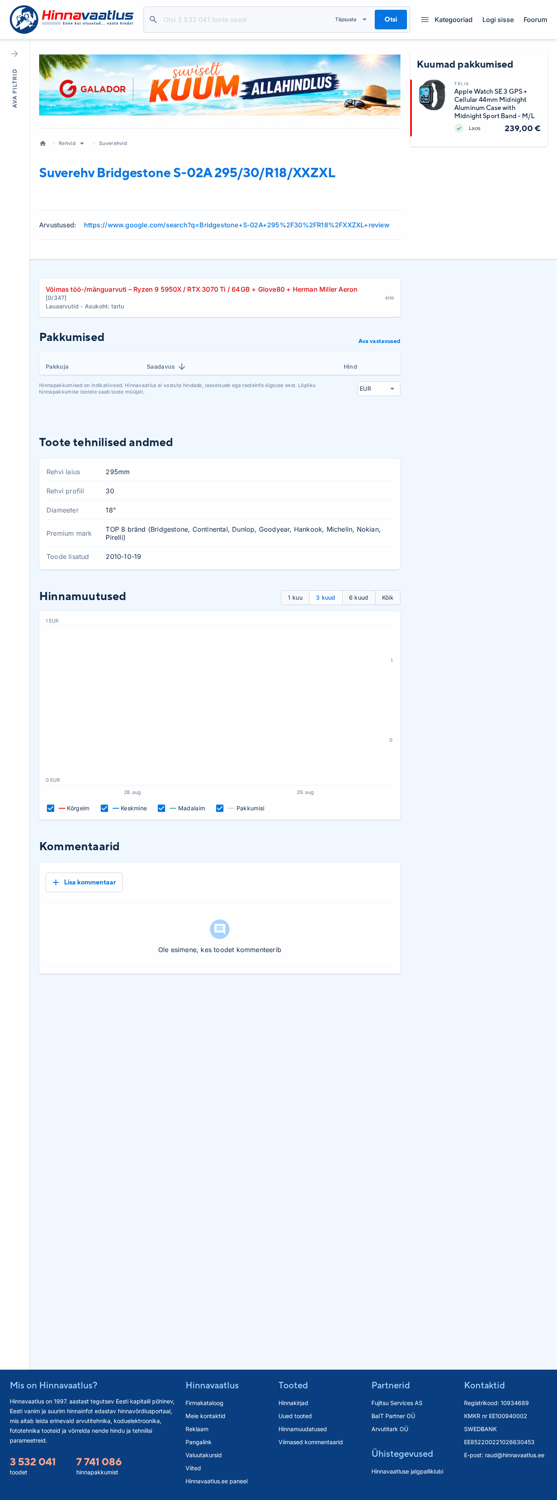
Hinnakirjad (293, 1402)
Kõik (387, 597)
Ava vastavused (379, 341)
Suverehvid (113, 143)
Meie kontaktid (205, 1415)
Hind (350, 366)
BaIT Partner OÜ (393, 1415)
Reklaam (197, 1428)
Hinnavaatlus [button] (212, 1385)
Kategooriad (454, 19)
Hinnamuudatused (302, 1428)
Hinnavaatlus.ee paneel (217, 1481)
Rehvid (67, 143)
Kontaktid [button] (484, 1385)
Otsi (153, 19)
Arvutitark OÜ (389, 1428)
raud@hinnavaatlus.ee (514, 1455)
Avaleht (43, 143)
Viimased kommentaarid (310, 1441)
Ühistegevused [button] (402, 1453)
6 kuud (359, 597)
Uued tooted (295, 1415)
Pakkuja (57, 366)
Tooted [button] (293, 1385)
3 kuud (326, 597)
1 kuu (295, 597)
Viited (193, 1468)
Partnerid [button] (390, 1385)
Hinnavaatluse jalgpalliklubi (407, 1471)
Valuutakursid (204, 1455)
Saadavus (161, 366)
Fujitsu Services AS (396, 1402)
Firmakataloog (204, 1402)
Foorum (535, 19)
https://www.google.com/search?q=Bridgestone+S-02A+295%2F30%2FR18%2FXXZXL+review (236, 225)
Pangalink (199, 1441)
